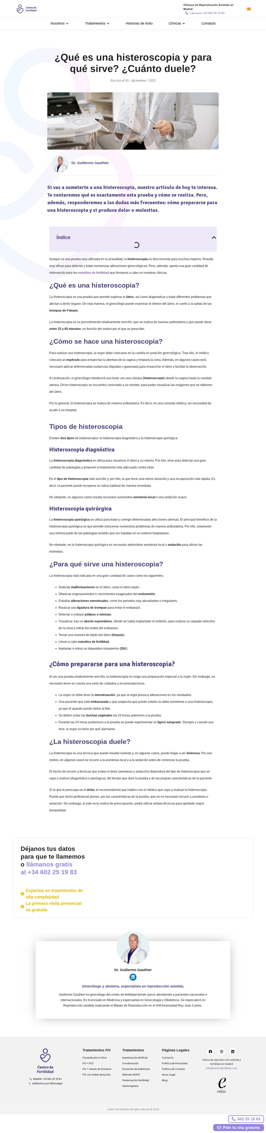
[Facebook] (210, 1051)
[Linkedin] (133, 977)
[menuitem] (248, 9)
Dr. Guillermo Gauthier (90, 163)
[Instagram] (221, 1051)
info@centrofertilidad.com (221, 1068)
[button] (60, 23)
